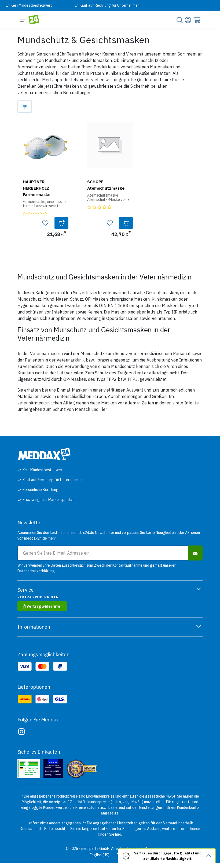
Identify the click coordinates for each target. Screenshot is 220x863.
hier (118, 834)
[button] (61, 223)
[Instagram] (21, 731)
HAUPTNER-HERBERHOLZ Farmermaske (36, 188)
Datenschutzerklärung (36, 571)
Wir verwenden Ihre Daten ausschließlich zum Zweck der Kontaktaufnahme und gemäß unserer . (96, 568)
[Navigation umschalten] (22, 19)
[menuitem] (99, 855)
